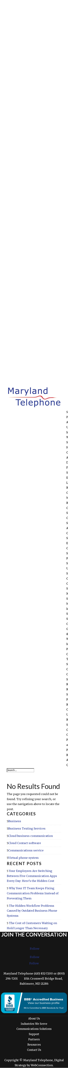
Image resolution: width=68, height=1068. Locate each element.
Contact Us (34, 1050)
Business (14, 821)
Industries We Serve (34, 1023)
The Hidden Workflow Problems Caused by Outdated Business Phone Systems (32, 911)
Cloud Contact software (24, 843)
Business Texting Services (27, 828)
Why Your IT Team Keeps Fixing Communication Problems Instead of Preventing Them (32, 893)
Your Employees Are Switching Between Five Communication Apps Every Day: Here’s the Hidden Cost (32, 876)
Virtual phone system (23, 857)
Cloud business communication (30, 836)
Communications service (26, 850)
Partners (34, 1039)
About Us (34, 1018)
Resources (34, 1044)
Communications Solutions (34, 1029)
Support (34, 1034)
